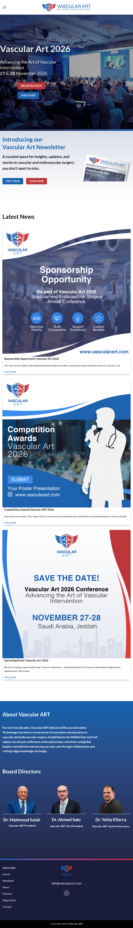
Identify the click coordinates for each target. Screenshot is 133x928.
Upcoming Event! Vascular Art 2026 (26, 660)
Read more (11, 372)
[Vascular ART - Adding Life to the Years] (66, 7)
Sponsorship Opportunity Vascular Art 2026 (31, 358)
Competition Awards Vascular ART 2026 (29, 509)
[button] (4, 7)
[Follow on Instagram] (66, 893)
